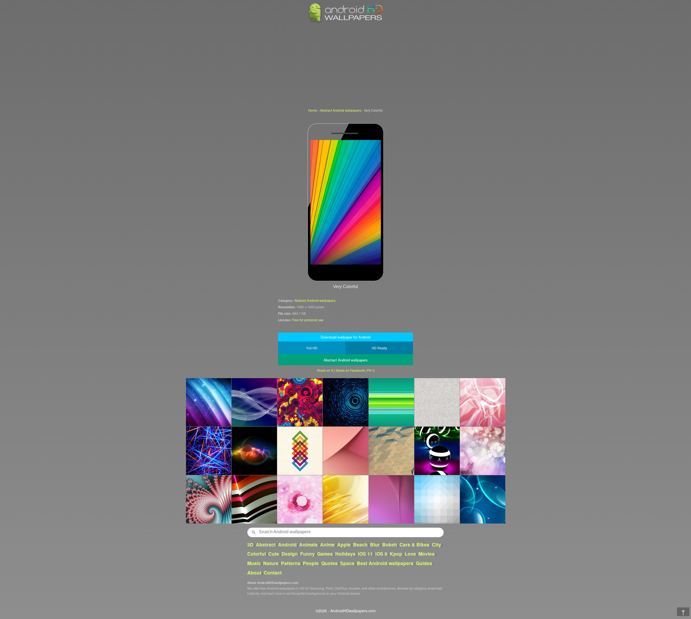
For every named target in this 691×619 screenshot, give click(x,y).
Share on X (325, 370)
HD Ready (379, 348)
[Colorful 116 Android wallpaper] (391, 402)
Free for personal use (307, 319)
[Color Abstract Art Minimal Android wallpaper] (300, 450)
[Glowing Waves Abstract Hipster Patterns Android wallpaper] (254, 402)
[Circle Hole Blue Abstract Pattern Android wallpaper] (345, 402)
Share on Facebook (350, 370)
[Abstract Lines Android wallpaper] (208, 450)
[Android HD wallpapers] (345, 22)
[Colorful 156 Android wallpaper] (208, 402)
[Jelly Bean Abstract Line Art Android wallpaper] (391, 450)
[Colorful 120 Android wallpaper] (482, 499)
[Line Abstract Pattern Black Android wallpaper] (254, 499)
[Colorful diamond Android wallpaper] (300, 499)
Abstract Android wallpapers (315, 300)
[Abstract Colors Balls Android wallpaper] (437, 450)
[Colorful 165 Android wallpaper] (482, 450)
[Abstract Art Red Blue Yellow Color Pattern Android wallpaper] (300, 402)
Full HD (311, 348)
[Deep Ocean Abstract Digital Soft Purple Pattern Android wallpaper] (391, 499)
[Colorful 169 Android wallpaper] (345, 499)
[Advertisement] (345, 64)
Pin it (370, 370)
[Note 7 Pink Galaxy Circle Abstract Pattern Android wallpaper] (345, 450)
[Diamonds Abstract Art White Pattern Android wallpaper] (437, 402)
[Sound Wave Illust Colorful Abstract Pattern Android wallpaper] (254, 450)
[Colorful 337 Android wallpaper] (482, 402)
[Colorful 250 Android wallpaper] (208, 499)
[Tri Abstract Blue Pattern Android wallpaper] (437, 499)
